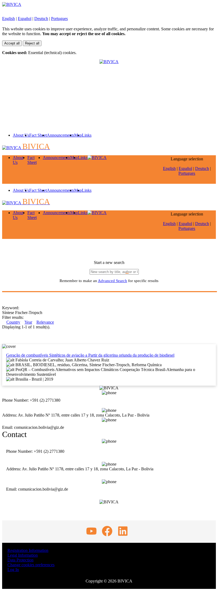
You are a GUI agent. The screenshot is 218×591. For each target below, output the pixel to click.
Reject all (32, 43)
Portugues (59, 18)
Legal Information (22, 555)
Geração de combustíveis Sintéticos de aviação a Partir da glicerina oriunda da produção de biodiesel (90, 355)
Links (86, 135)
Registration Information (27, 550)
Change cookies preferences (30, 565)
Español (24, 18)
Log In (13, 569)
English (8, 18)
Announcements (60, 135)
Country (13, 322)
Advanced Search (112, 281)
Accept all (12, 43)
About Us (21, 135)
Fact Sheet (38, 135)
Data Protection (20, 560)
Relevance (45, 322)
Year (28, 322)
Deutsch (41, 18)
